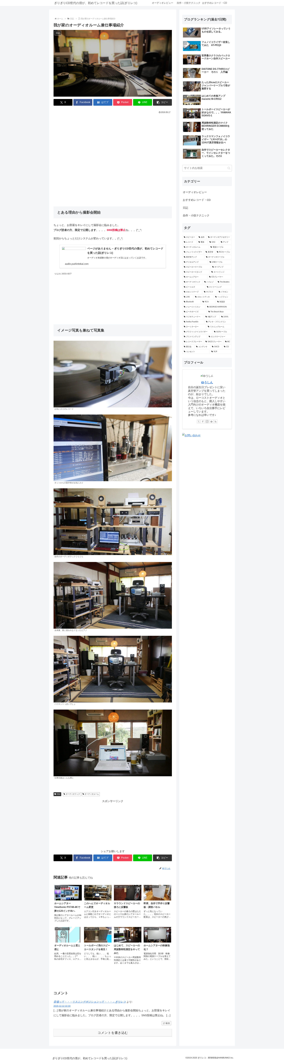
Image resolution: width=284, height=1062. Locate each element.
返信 (168, 1023)
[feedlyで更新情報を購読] (211, 421)
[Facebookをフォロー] (203, 421)
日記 (58, 794)
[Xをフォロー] (199, 421)
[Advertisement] (113, 137)
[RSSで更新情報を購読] (215, 421)
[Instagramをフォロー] (207, 421)
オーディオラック (73, 794)
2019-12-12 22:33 (62, 1006)
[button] (162, 102)
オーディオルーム (92, 794)
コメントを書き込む (113, 1033)
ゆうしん (207, 382)
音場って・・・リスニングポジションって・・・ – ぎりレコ (90, 1001)
